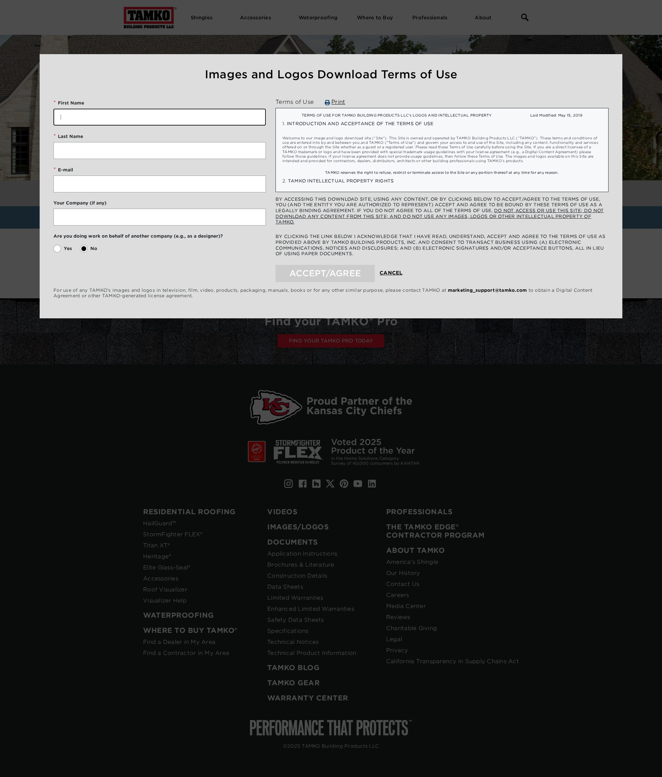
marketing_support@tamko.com (487, 290)
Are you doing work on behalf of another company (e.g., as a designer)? (138, 236)
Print (338, 102)
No (93, 248)
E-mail (65, 169)
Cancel (391, 273)
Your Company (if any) (80, 203)
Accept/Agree (325, 273)
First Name (71, 103)
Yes (68, 248)
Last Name (70, 136)
